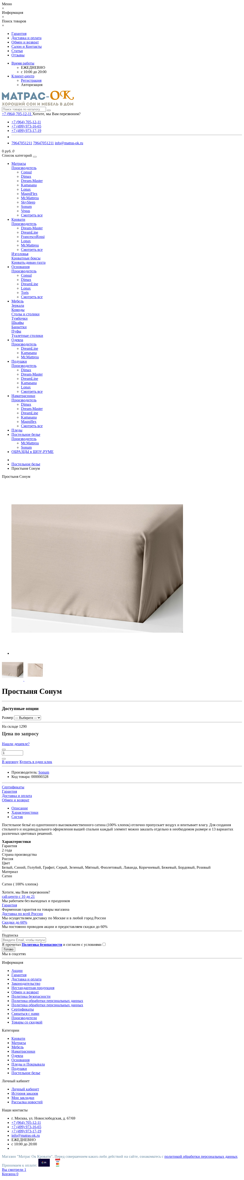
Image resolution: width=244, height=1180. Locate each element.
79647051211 (21, 143)
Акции (17, 971)
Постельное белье (25, 434)
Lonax (26, 189)
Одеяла (17, 340)
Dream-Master (32, 181)
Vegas (25, 211)
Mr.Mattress (30, 198)
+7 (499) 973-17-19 (26, 131)
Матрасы (18, 164)
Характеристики (24, 812)
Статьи (17, 51)
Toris (25, 293)
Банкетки (19, 327)
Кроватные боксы (26, 258)
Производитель (23, 168)
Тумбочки (19, 318)
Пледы (16, 430)
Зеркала (17, 305)
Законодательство (25, 983)
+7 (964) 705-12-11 (26, 122)
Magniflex (28, 422)
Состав (17, 817)
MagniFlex (29, 194)
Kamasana (29, 185)
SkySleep (28, 202)
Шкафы (17, 323)
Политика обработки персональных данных (47, 1001)
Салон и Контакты (26, 46)
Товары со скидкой (26, 1022)
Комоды (18, 310)
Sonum (26, 207)
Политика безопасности (31, 996)
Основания (20, 267)
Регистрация (31, 80)
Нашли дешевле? (16, 744)
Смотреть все (32, 215)
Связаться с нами (25, 1014)
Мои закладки (22, 1098)
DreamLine (29, 232)
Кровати (18, 219)
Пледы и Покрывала (28, 1064)
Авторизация (31, 85)
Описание (19, 808)
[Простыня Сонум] (97, 653)
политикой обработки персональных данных (201, 1156)
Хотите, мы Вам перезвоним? (56, 114)
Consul (26, 172)
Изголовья (19, 254)
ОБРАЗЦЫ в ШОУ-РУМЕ (32, 452)
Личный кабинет (25, 1089)
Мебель (17, 301)
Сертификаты (22, 1009)
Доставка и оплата (26, 38)
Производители (24, 1018)
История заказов (24, 1093)
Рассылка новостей (27, 1102)
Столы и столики (25, 314)
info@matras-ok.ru (69, 143)
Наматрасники (23, 396)
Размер (7, 718)
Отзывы (18, 55)
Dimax (26, 176)
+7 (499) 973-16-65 (26, 126)
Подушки (19, 361)
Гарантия (18, 34)
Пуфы (16, 331)
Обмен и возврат (25, 42)
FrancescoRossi (33, 237)
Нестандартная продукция (32, 988)
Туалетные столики (27, 336)
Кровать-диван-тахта (28, 262)
